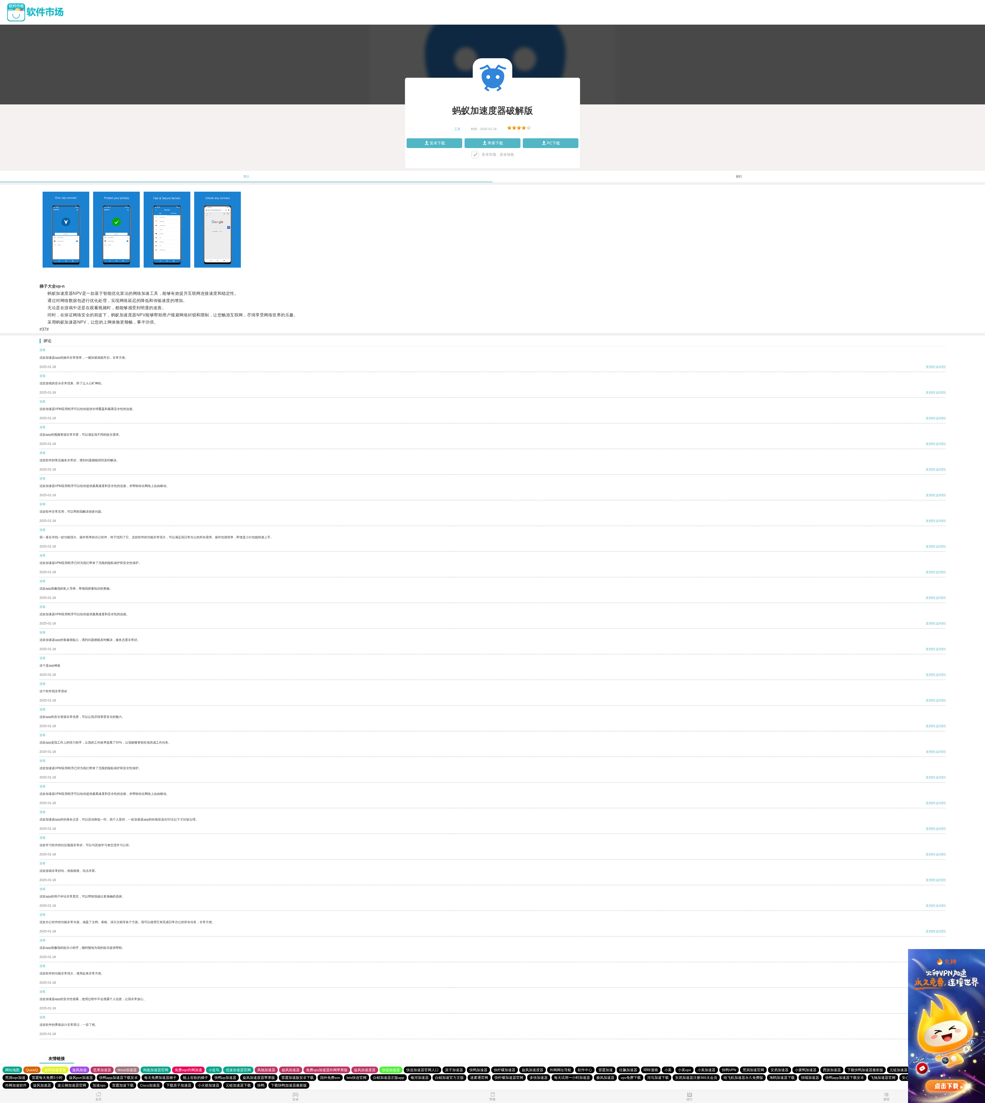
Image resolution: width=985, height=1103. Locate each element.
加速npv (99, 1085)
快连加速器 (391, 1070)
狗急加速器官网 (155, 1070)
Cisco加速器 (150, 1085)
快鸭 (260, 1085)
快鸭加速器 (478, 1070)
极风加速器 (605, 1078)
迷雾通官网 (479, 1078)
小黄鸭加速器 (805, 1070)
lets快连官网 (357, 1078)
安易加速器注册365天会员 (696, 1078)
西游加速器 (832, 1070)
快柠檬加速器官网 (509, 1078)
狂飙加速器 (628, 1070)
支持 (929, 367)
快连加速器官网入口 (422, 1070)
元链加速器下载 (238, 1085)
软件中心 (585, 1070)
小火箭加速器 (208, 1085)
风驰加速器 (266, 1070)
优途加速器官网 (238, 1070)
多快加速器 (539, 1078)
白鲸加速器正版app (388, 1078)
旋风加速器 (291, 1070)
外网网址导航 (560, 1070)
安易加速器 (780, 1070)
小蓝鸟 (214, 1070)
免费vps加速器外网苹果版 (327, 1070)
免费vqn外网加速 (188, 1070)
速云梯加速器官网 (71, 1085)
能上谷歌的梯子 (195, 1078)
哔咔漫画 (651, 1070)
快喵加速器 (810, 1078)
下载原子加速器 (178, 1085)
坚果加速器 (102, 1070)
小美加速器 (706, 1070)
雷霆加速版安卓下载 (297, 1078)
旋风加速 (79, 1070)
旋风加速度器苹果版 (259, 1078)
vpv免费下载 (631, 1078)
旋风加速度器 (55, 1070)
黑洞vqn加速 (15, 1078)
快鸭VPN (729, 1070)
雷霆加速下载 (123, 1085)
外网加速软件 (16, 1085)
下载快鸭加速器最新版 (865, 1070)
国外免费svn (330, 1078)
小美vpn (684, 1070)
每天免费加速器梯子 (160, 1078)
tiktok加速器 (127, 1070)
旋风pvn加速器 (81, 1078)
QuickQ (32, 1070)
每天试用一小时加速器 (572, 1078)
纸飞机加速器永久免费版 (743, 1078)
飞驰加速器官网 (882, 1078)
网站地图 (12, 1070)
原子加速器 (454, 1070)
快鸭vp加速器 (225, 1078)
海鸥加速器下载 (782, 1078)
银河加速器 (420, 1078)
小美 (668, 1070)
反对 (939, 367)
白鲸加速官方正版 (449, 1078)
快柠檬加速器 (504, 1070)
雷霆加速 (605, 1070)
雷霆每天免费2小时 (47, 1078)
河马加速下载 (658, 1078)
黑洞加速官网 (753, 1070)
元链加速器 (899, 1070)
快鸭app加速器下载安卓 (118, 1078)
